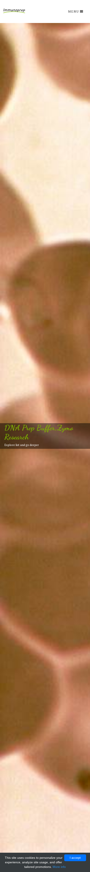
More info (59, 867)
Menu (73, 11)
